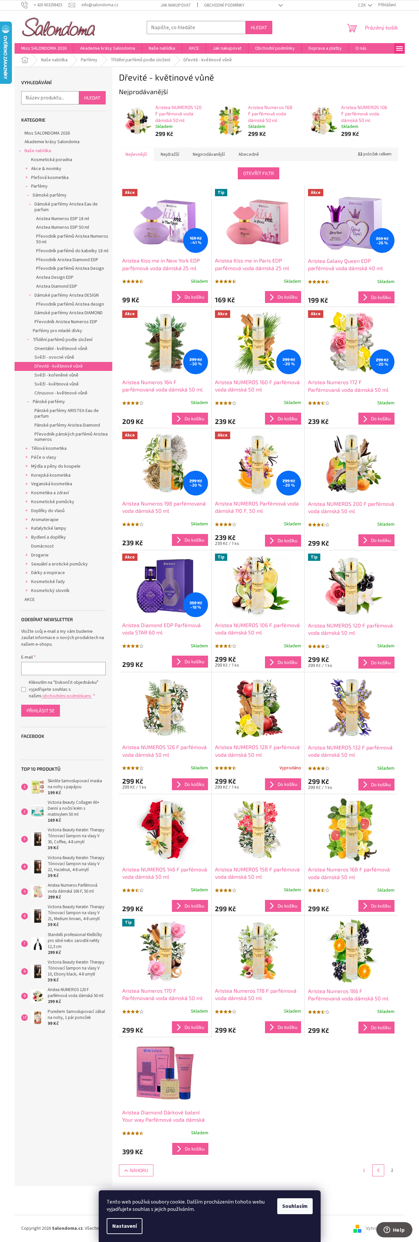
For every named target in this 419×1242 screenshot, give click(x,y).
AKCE (30, 599)
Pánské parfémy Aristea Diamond (67, 425)
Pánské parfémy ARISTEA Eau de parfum (66, 413)
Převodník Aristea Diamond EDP (67, 260)
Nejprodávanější (209, 154)
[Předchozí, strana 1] (378, 1170)
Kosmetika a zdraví (50, 493)
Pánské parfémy (49, 401)
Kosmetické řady (48, 581)
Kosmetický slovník (50, 590)
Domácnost (42, 546)
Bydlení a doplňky (48, 537)
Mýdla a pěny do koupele (55, 466)
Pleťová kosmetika (50, 177)
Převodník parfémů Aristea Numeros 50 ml (72, 239)
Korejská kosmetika (51, 475)
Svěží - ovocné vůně (54, 357)
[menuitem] (44, 48)
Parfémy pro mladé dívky (57, 330)
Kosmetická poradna (51, 159)
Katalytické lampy (48, 528)
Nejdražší (170, 154)
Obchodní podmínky (224, 5)
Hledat (259, 27)
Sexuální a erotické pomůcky (59, 564)
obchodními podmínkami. (66, 696)
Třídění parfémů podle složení (62, 339)
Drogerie (40, 555)
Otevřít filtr (258, 173)
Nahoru (139, 1170)
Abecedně (248, 154)
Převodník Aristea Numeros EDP (65, 322)
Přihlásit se (40, 710)
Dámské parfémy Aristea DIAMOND (68, 313)
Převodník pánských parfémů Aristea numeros (71, 437)
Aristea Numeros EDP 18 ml (62, 218)
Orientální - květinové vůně (60, 348)
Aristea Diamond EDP (56, 286)
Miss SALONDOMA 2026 (47, 133)
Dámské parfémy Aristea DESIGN (66, 295)
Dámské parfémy (50, 195)
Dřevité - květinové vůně (58, 366)
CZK (362, 5)
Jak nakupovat (176, 5)
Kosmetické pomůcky (52, 502)
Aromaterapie (45, 519)
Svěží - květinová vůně (56, 384)
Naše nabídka (38, 151)
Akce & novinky (46, 168)
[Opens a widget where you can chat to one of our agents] (394, 1230)
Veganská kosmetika (51, 484)
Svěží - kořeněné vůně (56, 375)
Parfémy (39, 186)
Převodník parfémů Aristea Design (70, 268)
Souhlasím (295, 1206)
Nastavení (124, 1226)
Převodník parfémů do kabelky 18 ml (72, 251)
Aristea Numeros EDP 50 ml (62, 227)
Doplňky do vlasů (48, 510)
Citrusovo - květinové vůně (60, 393)
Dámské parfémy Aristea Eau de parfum (66, 207)
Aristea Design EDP (55, 277)
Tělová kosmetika (49, 448)
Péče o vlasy (43, 457)
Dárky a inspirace (48, 572)
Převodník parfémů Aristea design (70, 304)
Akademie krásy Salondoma (52, 142)
